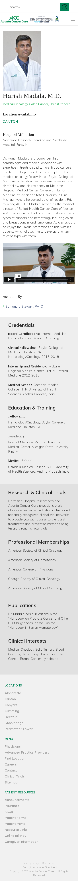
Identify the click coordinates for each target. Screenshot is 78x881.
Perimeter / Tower (19, 729)
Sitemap (11, 782)
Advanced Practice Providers (27, 752)
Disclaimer (48, 863)
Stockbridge (14, 723)
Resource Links (16, 830)
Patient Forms (15, 818)
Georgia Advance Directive (38, 867)
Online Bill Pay (15, 836)
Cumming (12, 711)
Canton (10, 121)
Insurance (12, 806)
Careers (11, 764)
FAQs (9, 812)
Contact (11, 770)
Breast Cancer (60, 104)
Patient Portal (15, 824)
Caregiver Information (21, 841)
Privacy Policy (30, 863)
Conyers (11, 705)
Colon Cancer (38, 104)
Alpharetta (13, 693)
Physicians (13, 746)
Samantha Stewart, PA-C (24, 306)
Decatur (11, 717)
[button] (73, 19)
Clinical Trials (15, 776)
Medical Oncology (15, 104)
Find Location (15, 758)
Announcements (17, 800)
